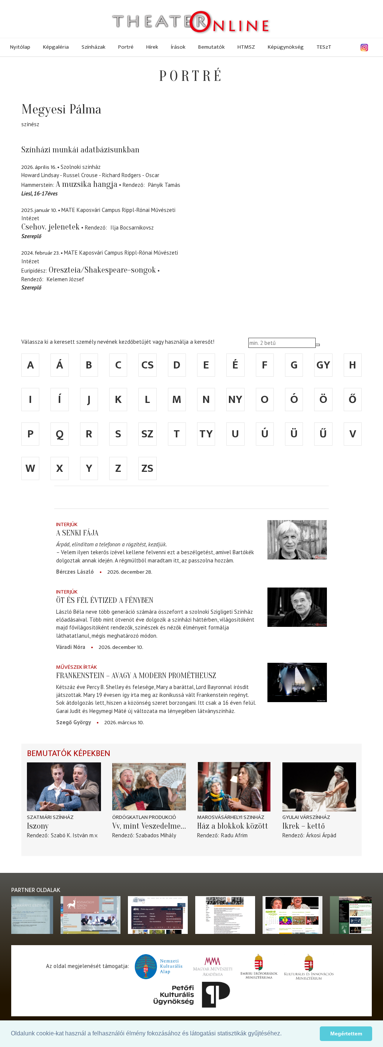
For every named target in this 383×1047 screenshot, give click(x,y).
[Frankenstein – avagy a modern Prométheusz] (297, 682)
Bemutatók (211, 47)
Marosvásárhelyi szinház (230, 817)
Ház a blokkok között (232, 826)
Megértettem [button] (346, 1034)
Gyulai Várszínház (306, 817)
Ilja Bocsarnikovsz (132, 227)
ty (206, 434)
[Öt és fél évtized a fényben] (297, 607)
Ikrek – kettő (303, 826)
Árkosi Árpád (321, 835)
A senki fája (77, 532)
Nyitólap (20, 47)
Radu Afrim (234, 835)
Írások (178, 47)
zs (147, 468)
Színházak (93, 47)
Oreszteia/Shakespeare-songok (102, 270)
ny (235, 399)
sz (147, 434)
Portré (126, 47)
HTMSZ (246, 47)
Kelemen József (65, 279)
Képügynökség (286, 47)
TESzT (323, 47)
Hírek (152, 47)
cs (147, 365)
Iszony (38, 826)
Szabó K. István (69, 835)
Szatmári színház (50, 817)
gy (323, 365)
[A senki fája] (297, 540)
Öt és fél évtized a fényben (104, 600)
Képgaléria (56, 47)
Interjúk (66, 524)
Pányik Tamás (164, 184)
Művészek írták (76, 667)
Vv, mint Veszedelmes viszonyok (149, 826)
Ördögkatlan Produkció (144, 817)
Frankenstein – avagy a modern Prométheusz (136, 675)
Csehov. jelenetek (50, 227)
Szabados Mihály (156, 835)
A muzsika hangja (86, 184)
